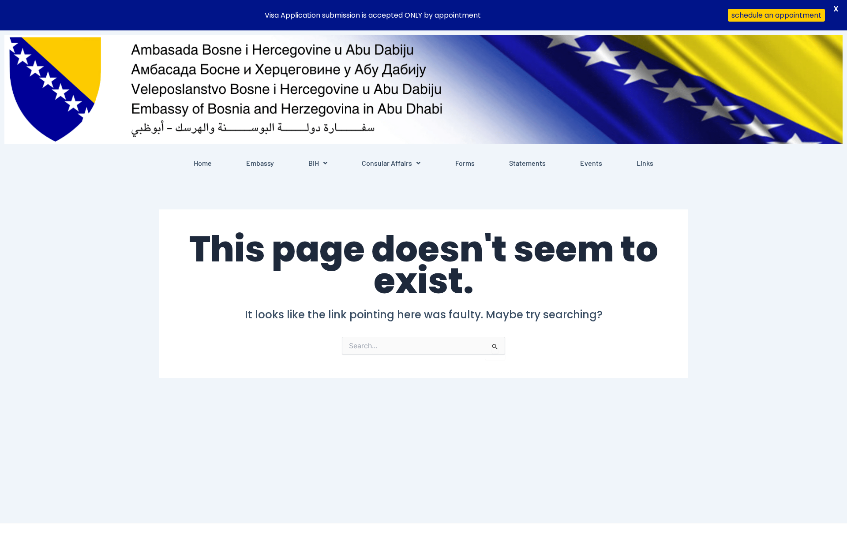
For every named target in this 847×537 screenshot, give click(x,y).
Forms (465, 163)
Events (591, 163)
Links (645, 163)
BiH (313, 163)
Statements (527, 163)
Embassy (260, 163)
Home (203, 163)
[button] (318, 163)
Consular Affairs (387, 163)
